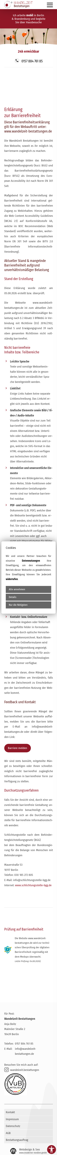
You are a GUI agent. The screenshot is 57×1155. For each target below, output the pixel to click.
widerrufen (12, 579)
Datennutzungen (31, 560)
